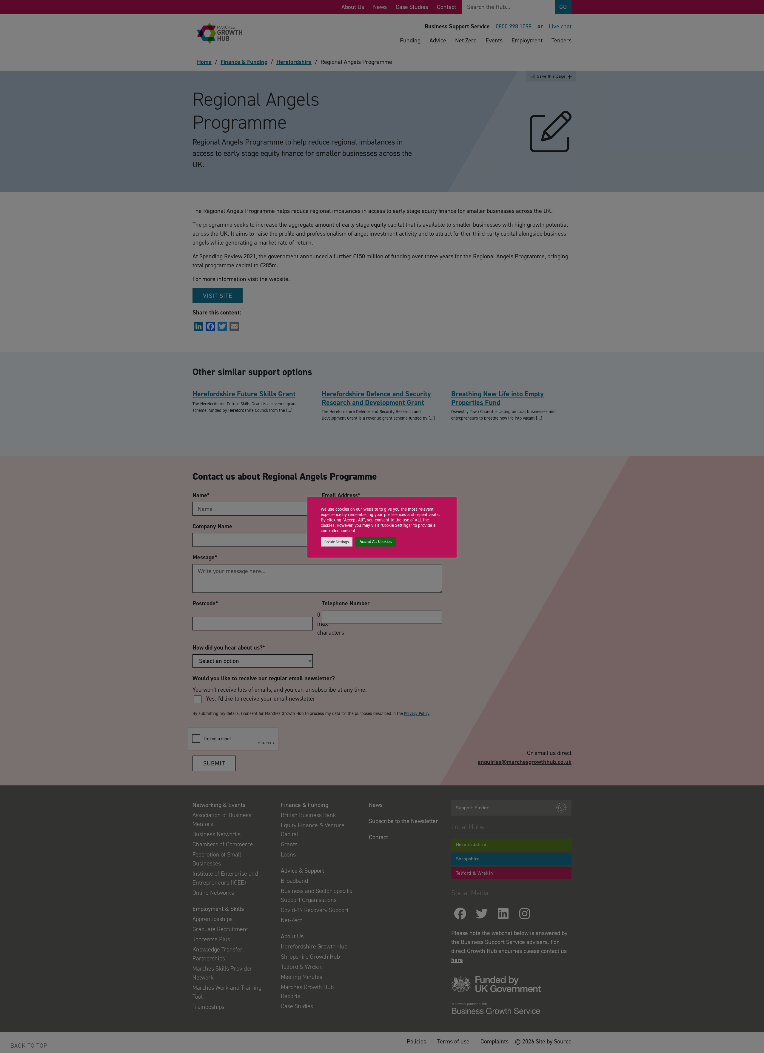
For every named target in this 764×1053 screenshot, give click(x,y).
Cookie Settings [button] (336, 541)
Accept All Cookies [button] (376, 541)
